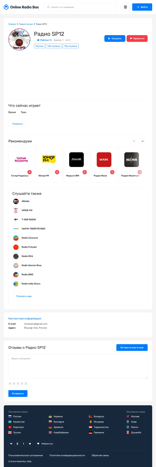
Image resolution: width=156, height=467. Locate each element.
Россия (39, 46)
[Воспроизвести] (29, 172)
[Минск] (128, 427)
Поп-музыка (54, 46)
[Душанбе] (128, 432)
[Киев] (128, 421)
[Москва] (128, 416)
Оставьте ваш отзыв (132, 347)
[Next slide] (142, 141)
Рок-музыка (70, 46)
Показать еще (24, 296)
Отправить (18, 393)
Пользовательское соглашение (25, 455)
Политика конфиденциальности (67, 455)
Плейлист (17, 124)
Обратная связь (100, 455)
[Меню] (125, 7)
